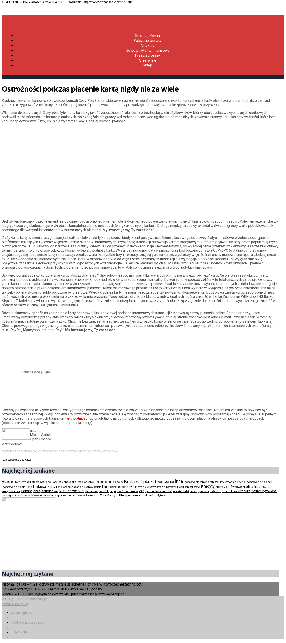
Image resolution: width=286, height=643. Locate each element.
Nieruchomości (71, 491)
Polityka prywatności (28, 622)
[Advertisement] (40, 170)
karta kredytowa (36, 486)
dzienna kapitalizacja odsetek (76, 482)
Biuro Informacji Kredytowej (28, 481)
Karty (51, 487)
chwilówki (52, 482)
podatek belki (181, 491)
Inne (179, 481)
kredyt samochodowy (188, 486)
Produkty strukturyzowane (257, 491)
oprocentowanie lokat (158, 491)
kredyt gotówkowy (145, 486)
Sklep (147, 65)
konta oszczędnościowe (70, 486)
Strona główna (147, 35)
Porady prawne (199, 491)
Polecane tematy (147, 40)
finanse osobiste (105, 481)
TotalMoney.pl (109, 495)
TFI (97, 495)
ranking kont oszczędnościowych (22, 495)
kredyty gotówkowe (229, 486)
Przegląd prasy (147, 55)
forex (120, 481)
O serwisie (147, 60)
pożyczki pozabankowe (224, 491)
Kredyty (208, 486)
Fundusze (131, 481)
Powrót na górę (15, 603)
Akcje (6, 482)
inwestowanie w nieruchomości (201, 482)
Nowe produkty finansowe (147, 50)
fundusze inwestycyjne (157, 482)
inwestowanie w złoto (13, 486)
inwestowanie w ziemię (259, 482)
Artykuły (147, 45)
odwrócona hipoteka (127, 491)
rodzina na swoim (74, 495)
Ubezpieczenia (129, 495)
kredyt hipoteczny (166, 486)
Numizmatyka (94, 491)
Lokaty (26, 491)
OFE (141, 491)
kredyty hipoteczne (256, 487)
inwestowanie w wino (232, 481)
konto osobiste (93, 486)
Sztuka (90, 495)
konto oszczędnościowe (118, 486)
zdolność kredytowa (153, 495)
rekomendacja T (52, 495)
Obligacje (109, 491)
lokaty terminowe (45, 491)
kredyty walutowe (11, 491)
